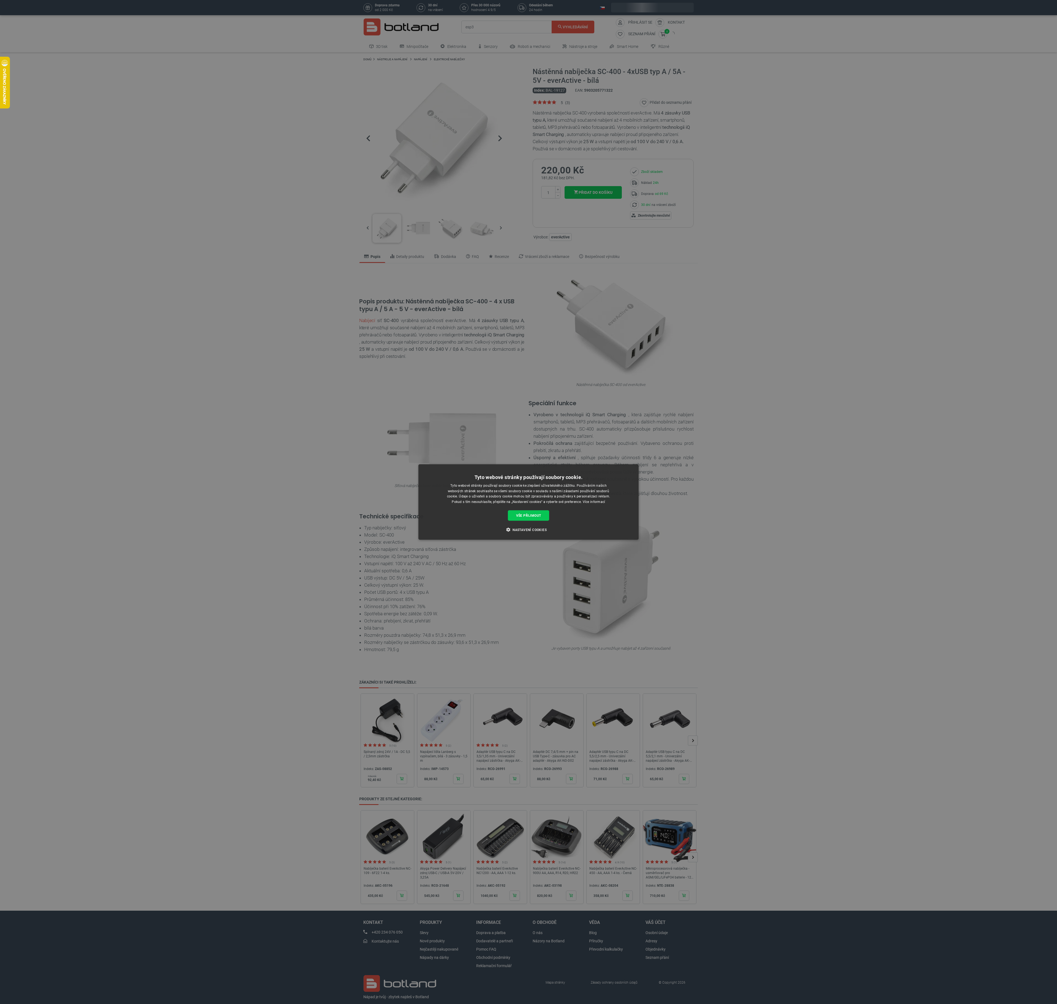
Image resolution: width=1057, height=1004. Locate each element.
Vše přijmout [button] (528, 516)
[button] (528, 529)
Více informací (594, 502)
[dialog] (528, 502)
